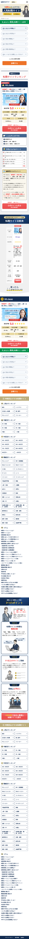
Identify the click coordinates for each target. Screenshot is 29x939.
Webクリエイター (6, 465)
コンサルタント (20, 469)
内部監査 (4, 493)
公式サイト (17, 280)
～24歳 (17, 431)
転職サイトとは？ (6, 532)
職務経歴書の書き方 (6, 567)
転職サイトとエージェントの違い (10, 558)
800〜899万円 (19, 448)
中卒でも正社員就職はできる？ (9, 593)
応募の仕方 (4, 569)
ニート (17, 473)
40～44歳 (18, 427)
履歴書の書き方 (5, 565)
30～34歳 (18, 423)
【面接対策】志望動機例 (7, 550)
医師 (17, 493)
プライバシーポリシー (9, 937)
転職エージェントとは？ (7, 530)
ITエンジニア (5, 415)
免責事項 (22, 937)
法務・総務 (18, 510)
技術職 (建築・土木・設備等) (6, 506)
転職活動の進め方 (6, 535)
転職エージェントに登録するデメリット (12, 556)
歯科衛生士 (5, 510)
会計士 (3, 489)
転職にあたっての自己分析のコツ (10, 537)
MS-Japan (9, 85)
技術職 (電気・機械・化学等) (20, 506)
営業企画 (18, 497)
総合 (3, 407)
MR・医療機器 (19, 461)
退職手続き (4, 580)
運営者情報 (17, 937)
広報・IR (4, 501)
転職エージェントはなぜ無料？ (9, 552)
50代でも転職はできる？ (7, 591)
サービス (4, 473)
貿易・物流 (5, 522)
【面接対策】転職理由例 (7, 547)
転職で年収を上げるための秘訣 (9, 582)
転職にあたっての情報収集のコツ (10, 539)
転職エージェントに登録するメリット (11, 554)
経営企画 (18, 514)
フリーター (18, 415)
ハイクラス (18, 407)
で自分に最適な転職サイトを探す (14, 716)
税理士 (3, 514)
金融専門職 (18, 522)
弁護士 (17, 501)
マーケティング (20, 477)
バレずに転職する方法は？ (8, 584)
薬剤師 (17, 518)
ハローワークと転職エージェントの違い (12, 563)
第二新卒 (18, 411)
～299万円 (18, 452)
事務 (17, 481)
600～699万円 (19, 444)
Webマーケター (20, 465)
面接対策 (3, 571)
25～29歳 (4, 423)
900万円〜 (4, 452)
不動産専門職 (5, 481)
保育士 (17, 489)
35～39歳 (4, 427)
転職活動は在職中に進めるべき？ (10, 543)
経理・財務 (5, 518)
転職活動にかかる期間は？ (8, 541)
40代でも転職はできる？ (7, 589)
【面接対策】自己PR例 (7, 545)
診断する (14, 63)
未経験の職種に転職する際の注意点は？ (12, 586)
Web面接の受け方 (6, 576)
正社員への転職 (6, 411)
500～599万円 (5, 444)
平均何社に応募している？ (8, 573)
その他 (3, 469)
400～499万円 (19, 440)
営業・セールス (6, 497)
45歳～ (4, 431)
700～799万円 (5, 448)
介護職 (17, 485)
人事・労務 (5, 485)
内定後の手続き (5, 578)
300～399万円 (5, 440)
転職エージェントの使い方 (8, 560)
